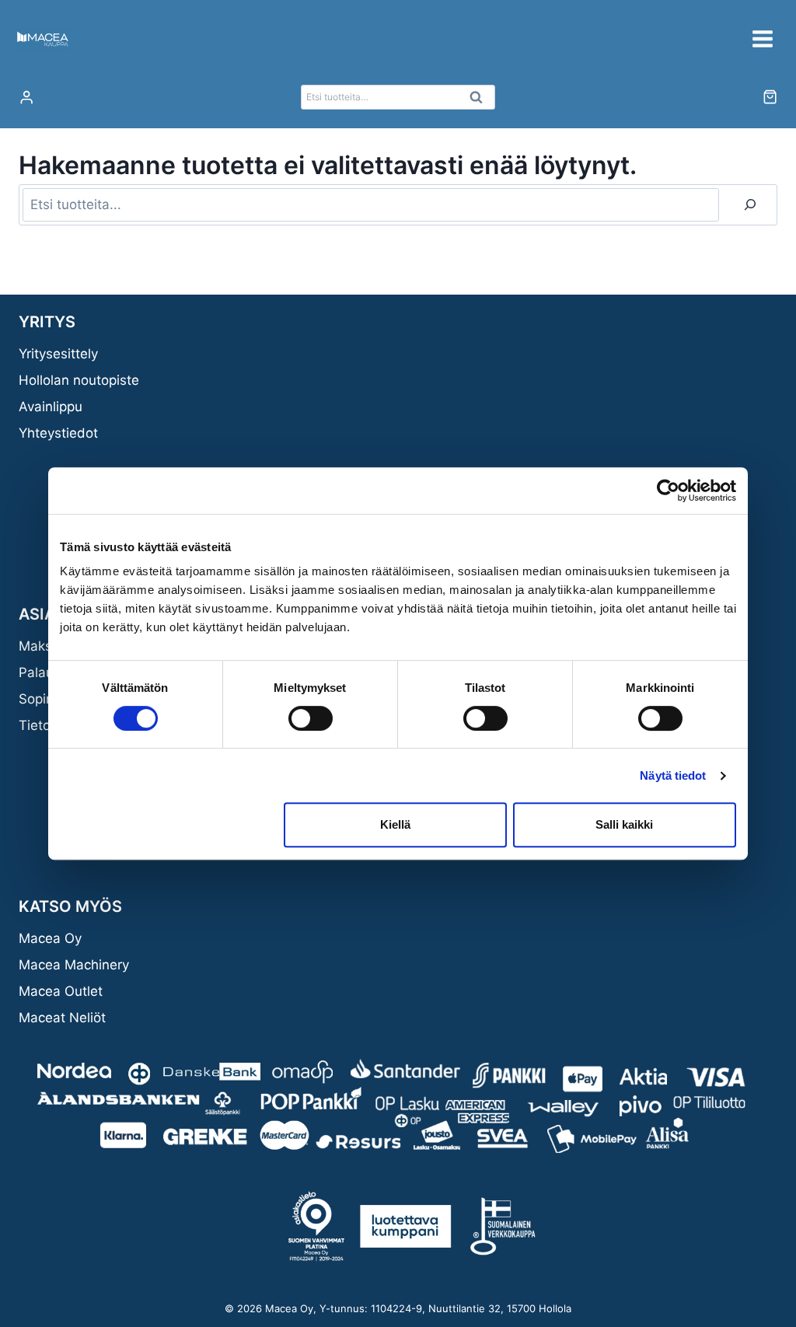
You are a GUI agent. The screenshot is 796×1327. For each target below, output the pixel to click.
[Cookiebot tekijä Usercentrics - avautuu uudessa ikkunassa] (668, 490)
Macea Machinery (74, 965)
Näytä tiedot (673, 775)
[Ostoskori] (770, 96)
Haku (480, 101)
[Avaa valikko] (762, 38)
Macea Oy (50, 938)
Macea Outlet (61, 991)
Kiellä (395, 824)
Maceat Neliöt (62, 1017)
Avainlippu (50, 406)
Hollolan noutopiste (79, 380)
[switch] (310, 718)
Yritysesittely (58, 353)
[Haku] (750, 205)
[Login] (26, 97)
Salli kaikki (624, 824)
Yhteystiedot (58, 433)
